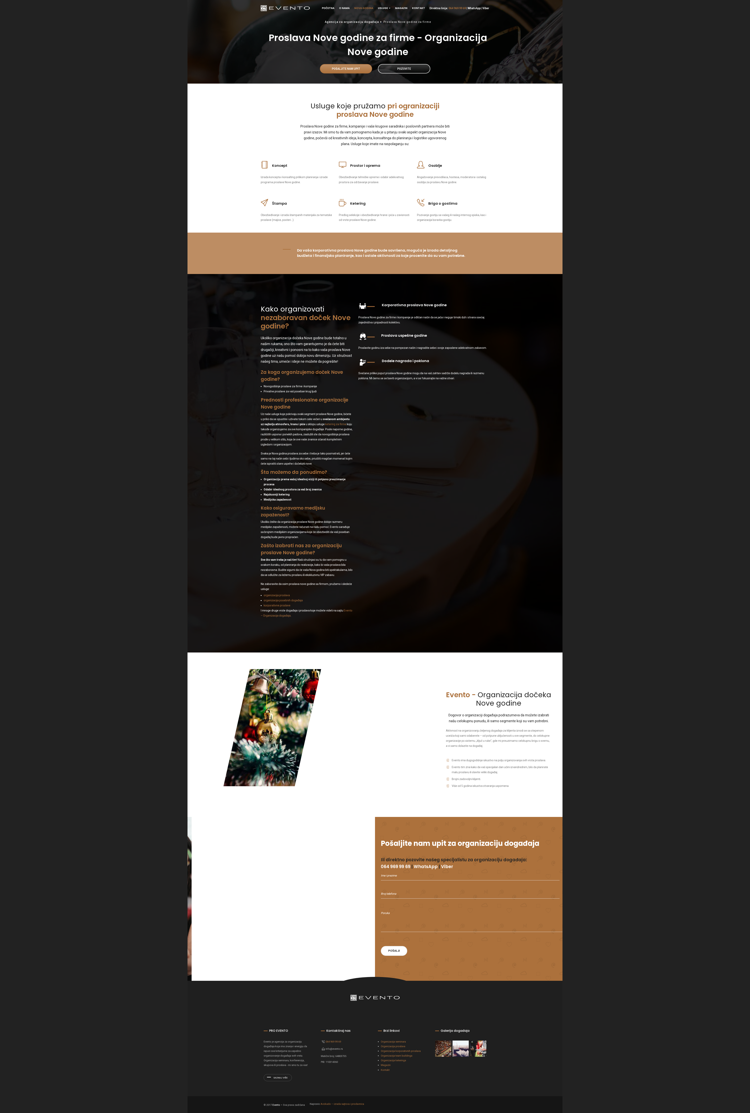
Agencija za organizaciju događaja (352, 21)
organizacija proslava (277, 595)
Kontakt (418, 8)
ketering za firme (335, 424)
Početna (328, 8)
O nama (344, 8)
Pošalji (394, 951)
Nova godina (363, 8)
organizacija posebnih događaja (283, 600)
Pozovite (404, 68)
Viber (485, 8)
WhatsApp (474, 8)
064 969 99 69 (457, 8)
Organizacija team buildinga (396, 1055)
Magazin (401, 8)
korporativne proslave (277, 605)
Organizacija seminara (393, 1041)
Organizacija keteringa (393, 1060)
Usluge (383, 8)
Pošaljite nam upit (346, 68)
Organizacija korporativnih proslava (401, 1051)
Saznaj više (280, 1077)
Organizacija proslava (393, 1046)
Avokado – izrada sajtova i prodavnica (342, 1103)
